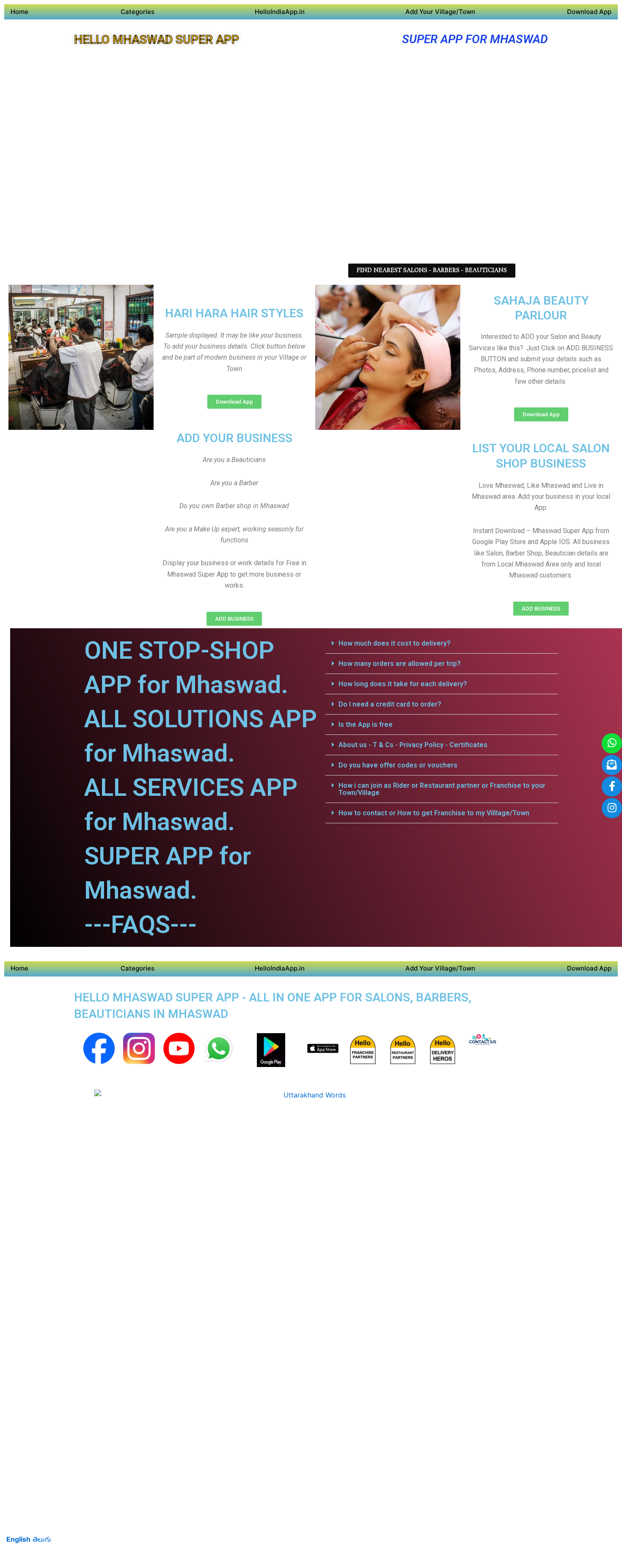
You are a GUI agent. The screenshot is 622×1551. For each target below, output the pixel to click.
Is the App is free (366, 724)
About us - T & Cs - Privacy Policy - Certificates (413, 745)
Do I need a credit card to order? (390, 704)
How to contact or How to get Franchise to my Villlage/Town (434, 813)
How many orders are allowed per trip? (400, 664)
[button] (441, 643)
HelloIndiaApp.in (280, 12)
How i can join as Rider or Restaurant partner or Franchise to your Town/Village (442, 789)
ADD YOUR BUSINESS (234, 438)
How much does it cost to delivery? (395, 643)
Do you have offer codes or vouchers (398, 765)
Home (19, 12)
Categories (137, 12)
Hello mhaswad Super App (156, 40)
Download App (589, 12)
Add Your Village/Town (440, 12)
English (18, 1539)
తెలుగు (42, 1539)
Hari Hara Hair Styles (234, 313)
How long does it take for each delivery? (403, 684)
